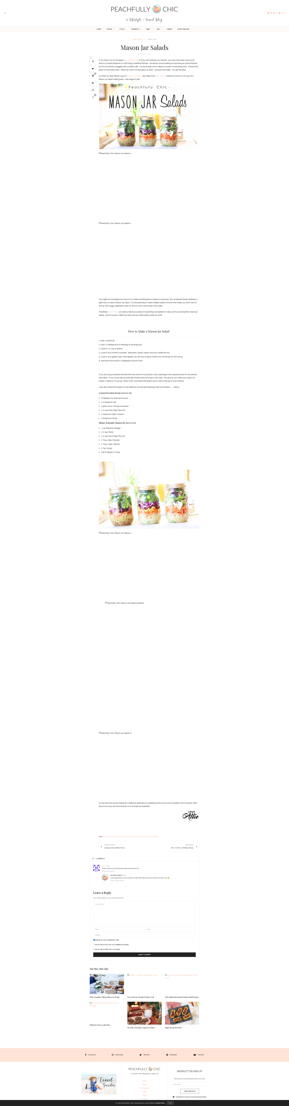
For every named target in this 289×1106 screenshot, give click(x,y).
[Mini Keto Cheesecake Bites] (107, 1012)
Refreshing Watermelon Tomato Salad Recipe (182, 997)
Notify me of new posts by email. (107, 949)
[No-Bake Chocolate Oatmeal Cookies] (144, 1013)
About (144, 1084)
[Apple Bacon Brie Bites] (182, 1013)
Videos (169, 29)
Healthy (123, 836)
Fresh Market (113, 312)
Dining (135, 39)
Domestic (135, 29)
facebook (92, 1055)
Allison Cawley (145, 54)
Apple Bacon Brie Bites (173, 1028)
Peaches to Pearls (134, 76)
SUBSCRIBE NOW (190, 1091)
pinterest (173, 1055)
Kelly (104, 866)
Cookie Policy (160, 1103)
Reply (194, 866)
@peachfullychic (131, 60)
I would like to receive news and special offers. (191, 1097)
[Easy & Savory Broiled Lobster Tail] (144, 984)
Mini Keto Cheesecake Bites (100, 1025)
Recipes (140, 39)
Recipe (150, 836)
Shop (144, 1092)
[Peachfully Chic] (144, 13)
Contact (144, 1099)
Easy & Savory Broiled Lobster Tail (140, 997)
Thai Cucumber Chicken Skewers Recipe (105, 997)
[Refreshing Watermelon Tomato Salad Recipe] (182, 984)
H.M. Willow (160, 76)
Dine (147, 29)
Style (121, 29)
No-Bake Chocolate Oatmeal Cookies (141, 1028)
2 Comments (100, 858)
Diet (104, 836)
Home (99, 29)
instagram (119, 1055)
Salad (156, 836)
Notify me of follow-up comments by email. (112, 944)
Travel (109, 29)
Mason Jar (130, 836)
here (172, 387)
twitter (146, 1055)
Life (158, 29)
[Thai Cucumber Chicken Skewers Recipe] (107, 984)
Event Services (183, 29)
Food (108, 836)
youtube (201, 1055)
